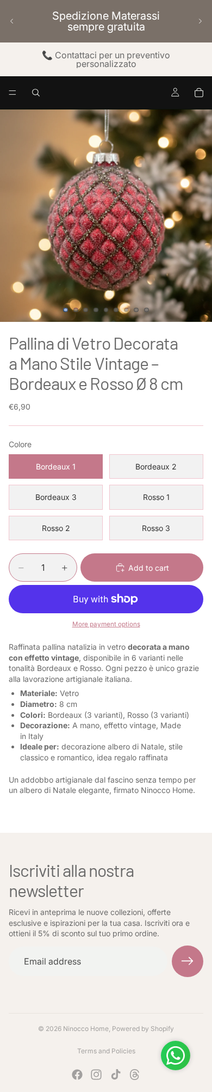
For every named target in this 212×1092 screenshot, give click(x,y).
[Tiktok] (115, 1074)
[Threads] (134, 1074)
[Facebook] (77, 1074)
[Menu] (12, 92)
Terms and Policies (106, 1051)
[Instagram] (96, 1074)
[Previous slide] (12, 21)
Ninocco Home (86, 1028)
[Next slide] (200, 21)
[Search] (36, 93)
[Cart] (199, 93)
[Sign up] (187, 961)
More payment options (106, 624)
